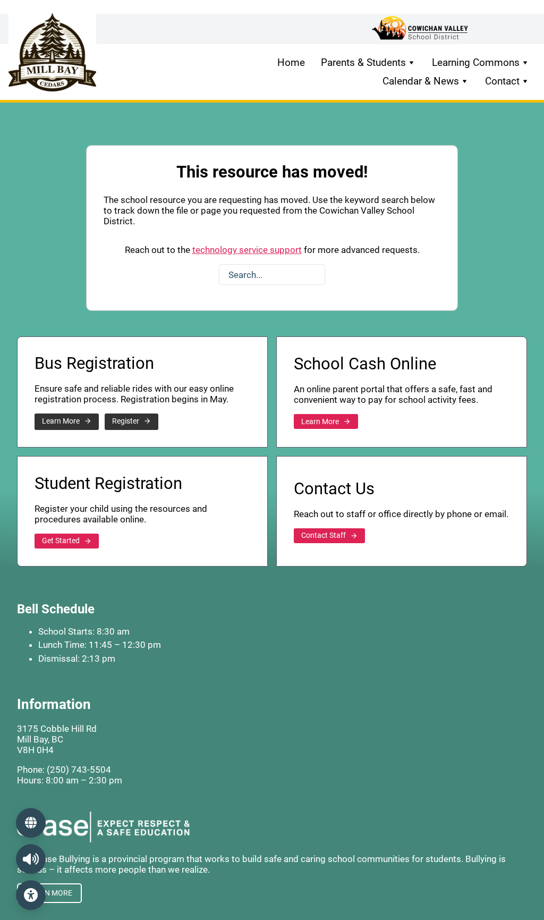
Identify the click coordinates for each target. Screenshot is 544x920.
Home (291, 62)
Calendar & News (420, 81)
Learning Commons (476, 62)
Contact (502, 81)
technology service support (247, 249)
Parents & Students (363, 62)
